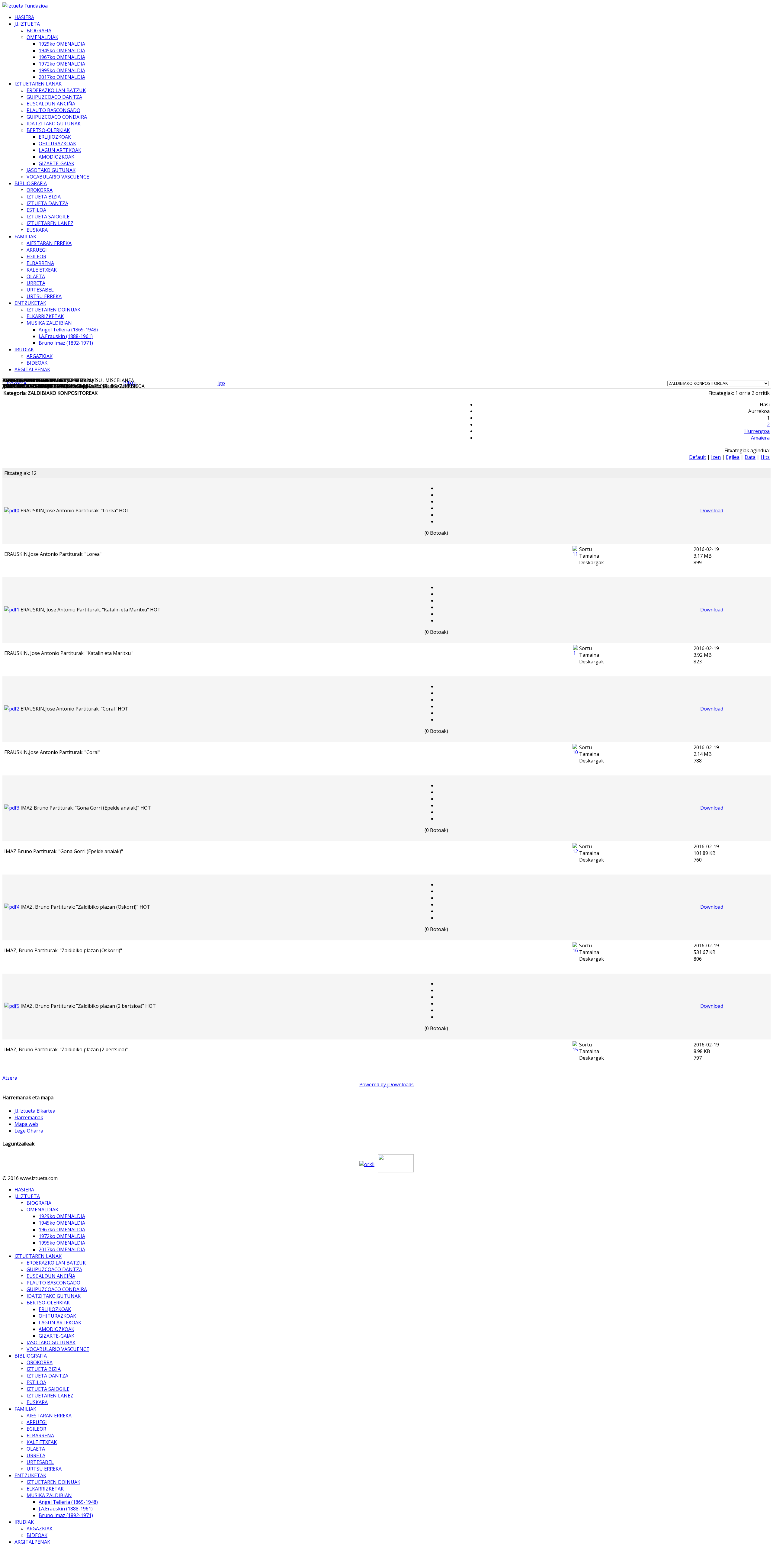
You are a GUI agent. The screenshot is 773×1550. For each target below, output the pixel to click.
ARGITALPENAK (32, 369)
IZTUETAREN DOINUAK (53, 309)
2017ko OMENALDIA (62, 77)
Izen (716, 457)
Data (750, 457)
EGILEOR (36, 256)
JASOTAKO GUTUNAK (51, 170)
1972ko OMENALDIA (62, 63)
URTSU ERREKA (44, 296)
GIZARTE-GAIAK (56, 163)
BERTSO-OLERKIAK (48, 130)
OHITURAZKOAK (57, 143)
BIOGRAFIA (39, 30)
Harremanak (28, 1117)
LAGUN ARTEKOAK (60, 150)
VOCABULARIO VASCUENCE (58, 176)
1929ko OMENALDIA (62, 43)
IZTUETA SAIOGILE (48, 216)
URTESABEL (40, 289)
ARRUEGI (37, 250)
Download (711, 510)
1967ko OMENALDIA (62, 57)
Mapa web (26, 1124)
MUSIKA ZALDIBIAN (49, 323)
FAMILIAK (25, 236)
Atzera (9, 1078)
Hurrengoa (757, 431)
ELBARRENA (40, 263)
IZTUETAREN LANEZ (50, 223)
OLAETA (36, 276)
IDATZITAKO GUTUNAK (54, 123)
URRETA (36, 283)
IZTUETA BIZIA (44, 196)
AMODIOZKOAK (56, 156)
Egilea (732, 457)
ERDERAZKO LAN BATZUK (56, 90)
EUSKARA (37, 230)
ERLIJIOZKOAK (55, 137)
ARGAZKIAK (40, 356)
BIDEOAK (37, 362)
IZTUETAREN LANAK (38, 83)
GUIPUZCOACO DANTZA (54, 97)
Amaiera (760, 437)
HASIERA (24, 17)
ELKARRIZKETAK (45, 316)
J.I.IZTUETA (27, 24)
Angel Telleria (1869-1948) (68, 329)
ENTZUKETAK (30, 303)
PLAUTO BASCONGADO (53, 110)
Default (697, 457)
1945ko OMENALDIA (62, 50)
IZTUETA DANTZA (47, 203)
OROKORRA (40, 190)
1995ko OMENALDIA (62, 70)
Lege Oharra (28, 1130)
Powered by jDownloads (386, 1084)
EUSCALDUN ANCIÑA (51, 103)
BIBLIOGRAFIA (30, 183)
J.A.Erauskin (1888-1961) (66, 336)
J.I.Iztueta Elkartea (34, 1110)
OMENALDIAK (42, 37)
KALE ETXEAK (42, 269)
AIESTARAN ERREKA (49, 243)
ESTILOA (36, 210)
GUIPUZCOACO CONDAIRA (57, 117)
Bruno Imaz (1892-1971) (66, 343)
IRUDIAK (24, 349)
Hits (765, 457)
